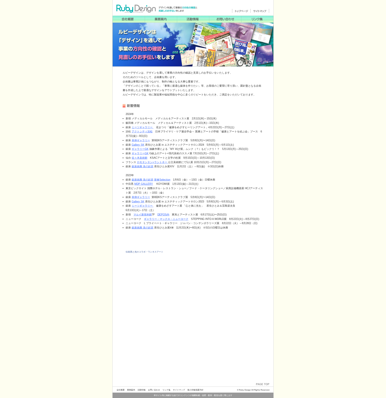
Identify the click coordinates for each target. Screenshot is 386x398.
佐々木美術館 (139, 157)
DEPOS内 (163, 214)
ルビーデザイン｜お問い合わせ (225, 19)
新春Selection (162, 179)
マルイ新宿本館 (142, 214)
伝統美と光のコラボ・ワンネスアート (144, 252)
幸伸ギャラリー (141, 140)
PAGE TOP (262, 384)
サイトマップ (179, 390)
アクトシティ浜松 (142, 131)
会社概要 (121, 390)
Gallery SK (138, 144)
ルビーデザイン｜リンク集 (257, 19)
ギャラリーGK (140, 148)
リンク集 (166, 390)
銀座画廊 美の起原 (142, 166)
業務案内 (131, 390)
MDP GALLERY (143, 183)
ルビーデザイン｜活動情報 (193, 19)
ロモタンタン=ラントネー (152, 162)
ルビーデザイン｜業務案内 (161, 19)
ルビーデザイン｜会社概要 (129, 19)
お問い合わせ (154, 390)
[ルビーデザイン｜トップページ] (241, 12)
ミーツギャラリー (142, 127)
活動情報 (142, 390)
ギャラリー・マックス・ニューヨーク (166, 218)
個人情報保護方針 (195, 390)
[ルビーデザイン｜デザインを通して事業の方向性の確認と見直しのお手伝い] (156, 10)
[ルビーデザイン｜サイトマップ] (260, 12)
